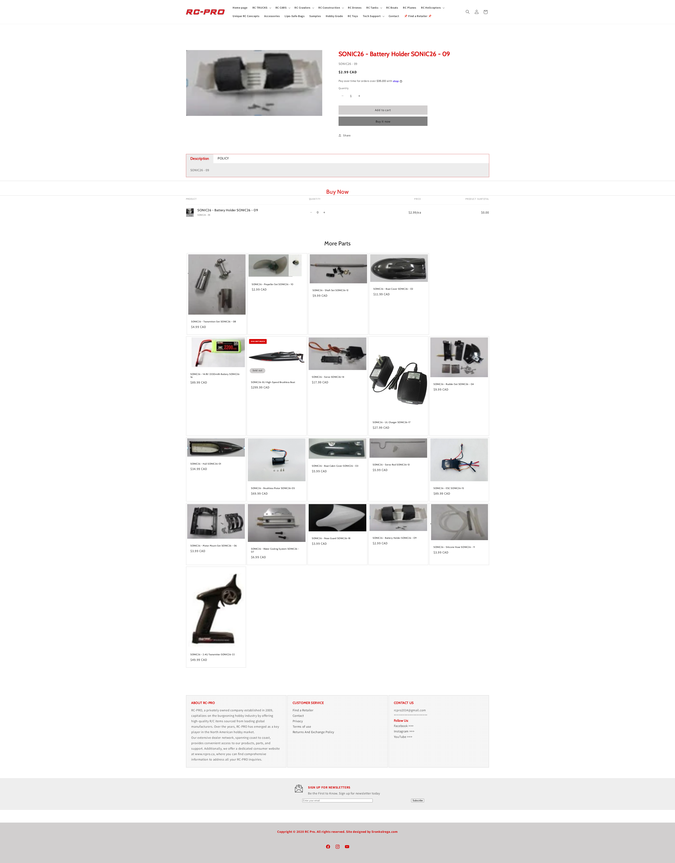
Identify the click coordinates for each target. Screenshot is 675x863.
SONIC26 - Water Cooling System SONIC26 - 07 (275, 550)
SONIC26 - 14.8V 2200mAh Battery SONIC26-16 (215, 375)
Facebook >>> (404, 726)
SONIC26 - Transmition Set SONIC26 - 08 (213, 321)
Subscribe (418, 800)
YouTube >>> (403, 737)
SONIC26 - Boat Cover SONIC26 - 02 (393, 288)
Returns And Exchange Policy (313, 732)
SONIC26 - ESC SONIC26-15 (448, 488)
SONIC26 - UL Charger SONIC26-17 (392, 422)
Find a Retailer (303, 710)
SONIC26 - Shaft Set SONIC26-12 (331, 290)
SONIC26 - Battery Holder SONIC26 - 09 (394, 537)
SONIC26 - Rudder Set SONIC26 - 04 (453, 384)
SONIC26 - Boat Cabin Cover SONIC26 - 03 (335, 465)
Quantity (344, 88)
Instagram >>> (404, 731)
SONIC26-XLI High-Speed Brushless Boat (273, 382)
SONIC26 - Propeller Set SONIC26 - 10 (272, 284)
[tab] (200, 158)
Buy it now (383, 121)
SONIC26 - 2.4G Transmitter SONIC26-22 (212, 654)
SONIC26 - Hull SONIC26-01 (205, 463)
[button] (261, 8)
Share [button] (347, 135)
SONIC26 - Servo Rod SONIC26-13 (391, 464)
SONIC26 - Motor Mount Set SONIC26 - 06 (213, 545)
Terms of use (302, 726)
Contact (298, 715)
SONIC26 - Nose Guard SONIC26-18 (331, 538)
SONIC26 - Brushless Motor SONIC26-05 (273, 488)
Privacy (298, 721)
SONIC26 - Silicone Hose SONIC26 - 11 (454, 547)
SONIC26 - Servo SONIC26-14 (328, 376)
